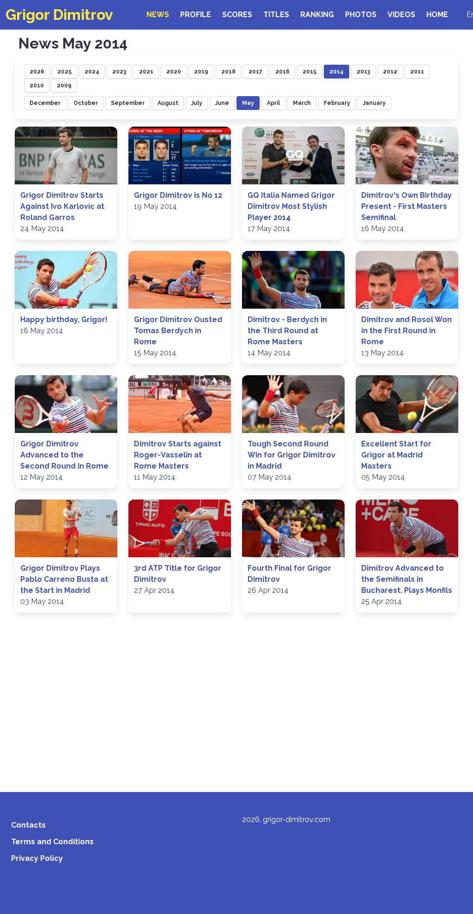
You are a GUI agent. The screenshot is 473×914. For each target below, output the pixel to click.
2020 (173, 71)
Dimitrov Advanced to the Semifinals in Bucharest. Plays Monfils (406, 579)
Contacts (28, 825)
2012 (390, 71)
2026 (37, 71)
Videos (401, 14)
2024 (92, 71)
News (157, 14)
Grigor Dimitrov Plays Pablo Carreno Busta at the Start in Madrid (64, 579)
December (45, 103)
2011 (417, 71)
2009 (64, 85)
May (248, 103)
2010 (37, 85)
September (128, 103)
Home (437, 14)
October (85, 103)
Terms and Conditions (52, 841)
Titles (276, 14)
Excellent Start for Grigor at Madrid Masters (396, 454)
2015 (309, 71)
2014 (336, 71)
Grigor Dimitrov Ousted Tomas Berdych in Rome (178, 330)
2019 (201, 71)
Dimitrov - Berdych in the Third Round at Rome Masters (287, 330)
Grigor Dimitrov (59, 14)
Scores (237, 14)
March (302, 103)
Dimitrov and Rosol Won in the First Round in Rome (406, 330)
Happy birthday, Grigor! (64, 319)
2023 (119, 71)
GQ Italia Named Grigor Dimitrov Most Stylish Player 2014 (291, 206)
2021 (146, 71)
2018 (228, 71)
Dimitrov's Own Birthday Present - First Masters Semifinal (406, 206)
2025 (64, 71)
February (337, 103)
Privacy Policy (37, 858)
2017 (255, 71)
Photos (360, 14)
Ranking (317, 14)
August (168, 103)
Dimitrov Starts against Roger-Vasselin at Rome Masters (177, 454)
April (273, 103)
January (374, 103)
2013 (363, 71)
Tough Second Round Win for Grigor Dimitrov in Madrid (291, 454)
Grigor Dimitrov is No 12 (178, 195)
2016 (282, 71)
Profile (195, 14)
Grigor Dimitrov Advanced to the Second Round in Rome (64, 454)
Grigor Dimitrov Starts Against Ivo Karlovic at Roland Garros (62, 206)
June (222, 103)
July (196, 103)
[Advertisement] (236, 705)
